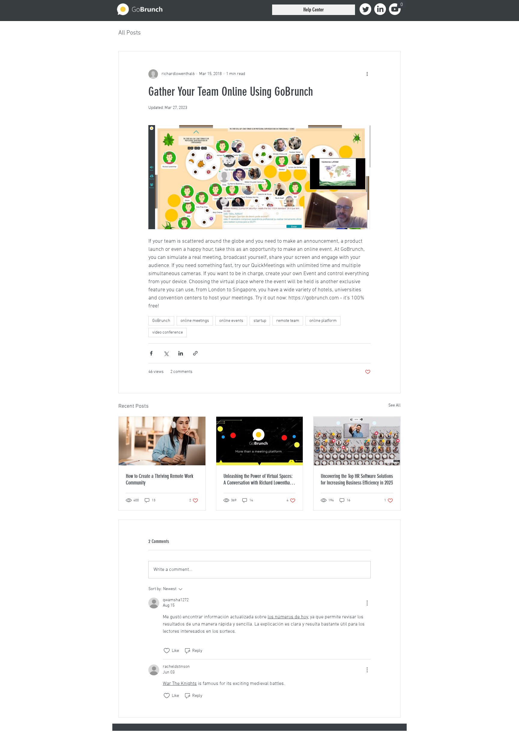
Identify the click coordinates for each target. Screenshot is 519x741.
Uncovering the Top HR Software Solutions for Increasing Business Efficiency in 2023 (357, 479)
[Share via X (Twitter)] (166, 353)
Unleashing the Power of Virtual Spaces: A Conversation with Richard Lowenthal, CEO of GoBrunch (258, 479)
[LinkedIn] (380, 9)
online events (231, 320)
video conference (167, 332)
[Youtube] (395, 9)
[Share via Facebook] (151, 353)
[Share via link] (195, 353)
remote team (287, 320)
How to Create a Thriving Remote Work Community (159, 479)
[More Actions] (367, 603)
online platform (323, 320)
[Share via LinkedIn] (181, 353)
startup (259, 320)
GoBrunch (161, 320)
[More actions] (367, 74)
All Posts (129, 33)
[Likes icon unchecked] (167, 650)
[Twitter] (365, 9)
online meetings (195, 320)
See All (394, 405)
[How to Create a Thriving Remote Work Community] (162, 441)
